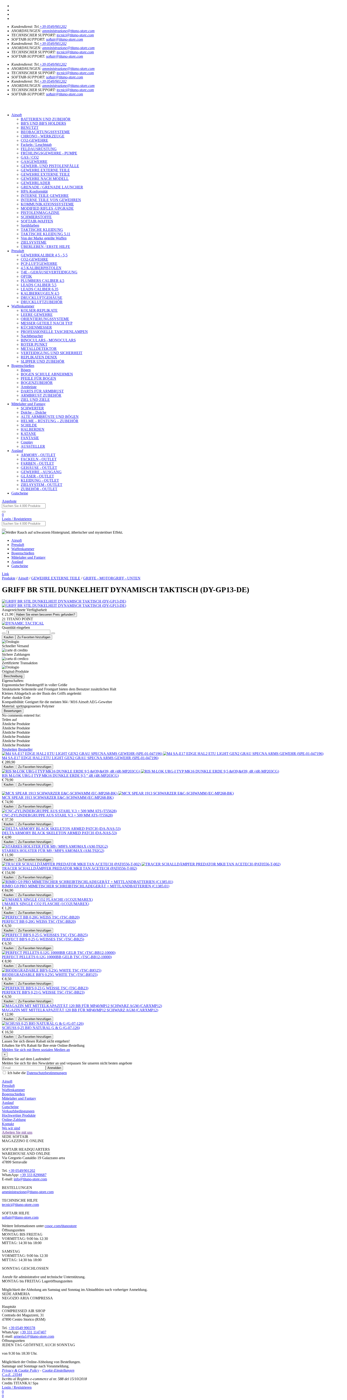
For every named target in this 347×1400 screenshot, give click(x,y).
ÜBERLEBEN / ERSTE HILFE (45, 247)
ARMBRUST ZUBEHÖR (41, 395)
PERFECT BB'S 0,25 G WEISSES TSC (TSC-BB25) (43, 939)
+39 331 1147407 (33, 1332)
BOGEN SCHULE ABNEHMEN (47, 374)
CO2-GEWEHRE (34, 140)
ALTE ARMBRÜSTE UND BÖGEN (50, 417)
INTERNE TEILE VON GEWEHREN (51, 200)
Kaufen (8, 637)
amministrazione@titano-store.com (68, 31)
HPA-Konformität (34, 191)
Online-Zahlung (14, 1120)
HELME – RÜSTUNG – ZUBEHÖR (49, 421)
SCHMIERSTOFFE (36, 217)
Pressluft (17, 251)
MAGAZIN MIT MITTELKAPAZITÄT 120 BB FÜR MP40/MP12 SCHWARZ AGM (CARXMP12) (80, 1010)
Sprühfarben (30, 225)
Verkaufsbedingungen (18, 1111)
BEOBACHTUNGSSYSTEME (45, 132)
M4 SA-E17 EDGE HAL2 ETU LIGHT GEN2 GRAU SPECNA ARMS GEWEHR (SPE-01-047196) (80, 758)
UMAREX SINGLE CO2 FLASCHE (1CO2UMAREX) (45, 904)
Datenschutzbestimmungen (47, 1073)
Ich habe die (37, 1073)
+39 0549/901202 (53, 27)
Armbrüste (29, 387)
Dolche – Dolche (33, 412)
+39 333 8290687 (33, 1175)
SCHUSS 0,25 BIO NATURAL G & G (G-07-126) (41, 1028)
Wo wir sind (11, 1128)
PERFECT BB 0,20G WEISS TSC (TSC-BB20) (39, 921)
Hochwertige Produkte (19, 1115)
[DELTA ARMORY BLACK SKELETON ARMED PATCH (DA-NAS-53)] (61, 829)
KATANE (28, 434)
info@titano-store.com (30, 1179)
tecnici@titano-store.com (75, 35)
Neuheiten (9, 749)
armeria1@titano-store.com (34, 1336)
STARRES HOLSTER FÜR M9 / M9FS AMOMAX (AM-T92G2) (53, 851)
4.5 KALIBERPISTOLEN (41, 268)
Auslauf (17, 451)
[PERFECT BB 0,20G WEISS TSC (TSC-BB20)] (41, 917)
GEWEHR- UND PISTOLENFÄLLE (50, 166)
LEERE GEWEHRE (37, 315)
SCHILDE (29, 425)
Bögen (26, 370)
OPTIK (26, 276)
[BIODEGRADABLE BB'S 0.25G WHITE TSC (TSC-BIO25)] (51, 970)
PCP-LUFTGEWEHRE (39, 264)
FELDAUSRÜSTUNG (39, 149)
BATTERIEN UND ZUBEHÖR (46, 119)
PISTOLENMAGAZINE (40, 213)
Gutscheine (19, 493)
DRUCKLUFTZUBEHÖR (42, 302)
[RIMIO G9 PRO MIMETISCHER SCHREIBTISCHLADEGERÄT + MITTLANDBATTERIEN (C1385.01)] (87, 882)
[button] (173, 102)
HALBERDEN (32, 429)
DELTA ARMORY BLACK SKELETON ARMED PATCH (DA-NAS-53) (59, 833)
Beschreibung (13, 676)
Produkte (8, 578)
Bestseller (25, 749)
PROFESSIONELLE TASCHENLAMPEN (54, 332)
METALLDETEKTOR (39, 349)
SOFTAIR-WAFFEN (37, 221)
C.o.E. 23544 (12, 1375)
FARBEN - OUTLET (37, 463)
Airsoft (16, 115)
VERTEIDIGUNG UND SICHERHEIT (51, 353)
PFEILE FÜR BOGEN (38, 378)
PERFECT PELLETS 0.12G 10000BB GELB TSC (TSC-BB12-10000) (57, 957)
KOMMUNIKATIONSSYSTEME (47, 204)
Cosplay (27, 442)
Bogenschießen (22, 366)
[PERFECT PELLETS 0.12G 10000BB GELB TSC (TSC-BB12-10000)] (58, 953)
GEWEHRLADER (35, 183)
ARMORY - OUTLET (38, 455)
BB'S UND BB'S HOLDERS (43, 123)
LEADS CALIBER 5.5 (38, 285)
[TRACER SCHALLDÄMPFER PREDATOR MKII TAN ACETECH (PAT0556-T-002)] (72, 864)
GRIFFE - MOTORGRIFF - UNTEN (111, 578)
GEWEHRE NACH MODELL (45, 179)
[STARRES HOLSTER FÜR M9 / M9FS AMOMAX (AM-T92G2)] (55, 846)
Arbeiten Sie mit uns (17, 1132)
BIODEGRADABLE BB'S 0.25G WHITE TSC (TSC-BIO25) (49, 975)
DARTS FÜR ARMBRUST (42, 391)
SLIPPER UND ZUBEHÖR (42, 361)
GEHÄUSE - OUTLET (39, 468)
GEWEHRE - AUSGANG (41, 472)
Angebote (9, 501)
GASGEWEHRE (34, 162)
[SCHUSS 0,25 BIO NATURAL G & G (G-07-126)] (43, 1023)
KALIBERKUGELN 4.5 (40, 293)
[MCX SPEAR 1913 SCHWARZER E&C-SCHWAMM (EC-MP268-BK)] (60, 793)
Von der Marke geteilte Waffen (44, 238)
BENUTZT (29, 128)
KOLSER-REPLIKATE (39, 310)
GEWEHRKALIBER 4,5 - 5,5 (44, 255)
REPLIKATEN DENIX (39, 357)
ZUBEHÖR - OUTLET (39, 489)
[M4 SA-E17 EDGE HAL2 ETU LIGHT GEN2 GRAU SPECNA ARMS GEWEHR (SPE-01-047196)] (82, 754)
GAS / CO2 (30, 157)
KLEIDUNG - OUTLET (40, 480)
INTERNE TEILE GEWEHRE (45, 196)
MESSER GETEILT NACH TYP (46, 323)
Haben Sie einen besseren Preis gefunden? (45, 614)
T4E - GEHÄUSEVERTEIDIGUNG (49, 272)
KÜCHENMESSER (36, 327)
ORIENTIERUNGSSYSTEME (45, 319)
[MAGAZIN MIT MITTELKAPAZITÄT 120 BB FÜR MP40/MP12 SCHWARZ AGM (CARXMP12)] (82, 1006)
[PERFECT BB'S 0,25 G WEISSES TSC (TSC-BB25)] (45, 935)
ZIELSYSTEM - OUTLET (41, 485)
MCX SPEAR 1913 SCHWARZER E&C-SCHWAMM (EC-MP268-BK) (58, 798)
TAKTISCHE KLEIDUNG (42, 230)
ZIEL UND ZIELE (35, 400)
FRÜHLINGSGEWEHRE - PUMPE (49, 153)
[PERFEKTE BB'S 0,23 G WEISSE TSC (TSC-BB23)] (45, 988)
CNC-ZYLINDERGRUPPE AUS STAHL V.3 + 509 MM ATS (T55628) (57, 815)
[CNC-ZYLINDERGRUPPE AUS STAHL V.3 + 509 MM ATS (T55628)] (59, 811)
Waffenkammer (22, 306)
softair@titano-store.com (64, 39)
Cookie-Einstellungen (58, 1370)
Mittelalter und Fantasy (28, 404)
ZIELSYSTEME (34, 242)
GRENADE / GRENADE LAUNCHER (52, 187)
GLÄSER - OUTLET (37, 476)
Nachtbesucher (32, 336)
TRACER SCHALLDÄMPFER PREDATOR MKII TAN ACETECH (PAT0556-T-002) (69, 868)
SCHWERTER (32, 408)
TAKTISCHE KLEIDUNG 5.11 (45, 234)
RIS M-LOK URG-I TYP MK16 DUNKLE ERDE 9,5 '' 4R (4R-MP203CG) (60, 776)
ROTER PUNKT (34, 344)
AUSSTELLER (33, 446)
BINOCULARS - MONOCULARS (48, 340)
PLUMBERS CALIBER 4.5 (42, 281)
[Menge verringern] (4, 633)
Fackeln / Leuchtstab (36, 145)
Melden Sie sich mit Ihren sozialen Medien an (36, 1050)
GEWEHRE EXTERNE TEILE (45, 170)
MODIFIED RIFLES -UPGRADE (47, 208)
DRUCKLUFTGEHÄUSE (41, 298)
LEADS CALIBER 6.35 (39, 289)
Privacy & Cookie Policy (20, 1370)
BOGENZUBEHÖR (37, 383)
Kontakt (8, 1124)
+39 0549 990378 (21, 1328)
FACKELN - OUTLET (39, 459)
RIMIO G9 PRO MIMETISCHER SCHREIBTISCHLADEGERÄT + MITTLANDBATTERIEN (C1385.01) (85, 886)
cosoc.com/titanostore (61, 1226)
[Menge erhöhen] (53, 633)
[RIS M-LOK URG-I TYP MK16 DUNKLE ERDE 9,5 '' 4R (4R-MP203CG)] (71, 771)
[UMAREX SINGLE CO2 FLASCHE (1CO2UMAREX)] (47, 900)
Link (5, 574)
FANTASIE (30, 438)
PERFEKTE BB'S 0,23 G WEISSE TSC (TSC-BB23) (43, 992)
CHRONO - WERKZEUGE (42, 136)
